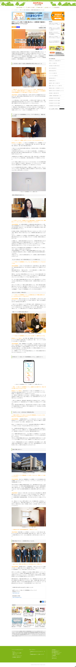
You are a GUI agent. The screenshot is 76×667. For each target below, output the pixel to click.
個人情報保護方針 (55, 651)
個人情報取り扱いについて (56, 652)
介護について (48, 7)
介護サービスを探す (31, 7)
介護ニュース (14, 654)
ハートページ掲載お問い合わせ (71, 0)
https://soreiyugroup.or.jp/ (17, 597)
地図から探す (40, 7)
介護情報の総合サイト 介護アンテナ (36, 654)
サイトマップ (54, 656)
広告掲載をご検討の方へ (16, 657)
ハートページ (64, 0)
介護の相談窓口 (56, 7)
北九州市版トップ (21, 7)
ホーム (13, 651)
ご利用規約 (54, 655)
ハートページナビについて (17, 655)
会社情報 (53, 649)
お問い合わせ (54, 658)
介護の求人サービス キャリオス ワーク (36, 652)
